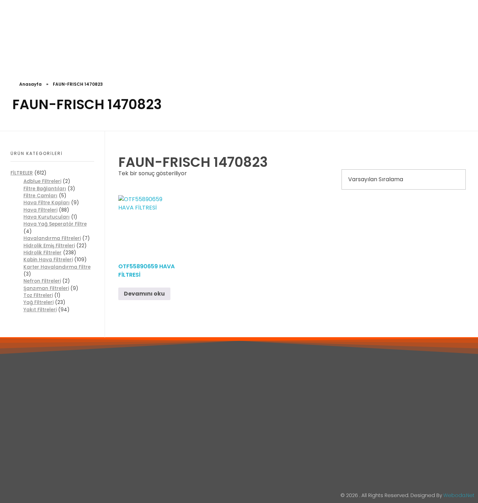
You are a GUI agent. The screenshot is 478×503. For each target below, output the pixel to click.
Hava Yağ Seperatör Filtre (55, 224)
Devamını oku (144, 294)
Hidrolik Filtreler (42, 252)
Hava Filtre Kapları (46, 202)
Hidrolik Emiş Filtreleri (49, 245)
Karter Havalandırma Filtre (57, 267)
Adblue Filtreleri (42, 181)
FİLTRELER (21, 172)
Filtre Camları (40, 195)
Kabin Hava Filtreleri (48, 259)
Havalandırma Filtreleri (52, 238)
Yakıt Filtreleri (40, 309)
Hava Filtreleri (40, 210)
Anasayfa (30, 84)
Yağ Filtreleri (38, 302)
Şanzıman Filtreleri (46, 288)
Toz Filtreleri (38, 295)
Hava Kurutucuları (46, 217)
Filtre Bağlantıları (44, 188)
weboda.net (459, 495)
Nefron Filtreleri (42, 281)
